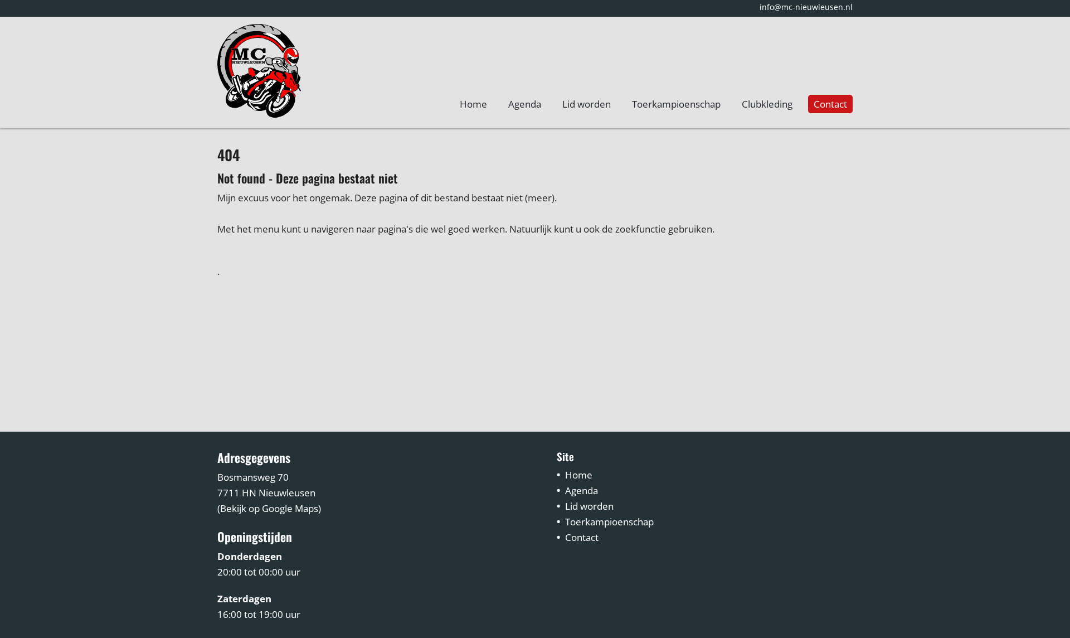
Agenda (524, 104)
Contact (830, 104)
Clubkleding (767, 104)
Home (473, 104)
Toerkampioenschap (676, 104)
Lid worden (586, 104)
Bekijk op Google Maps (269, 508)
